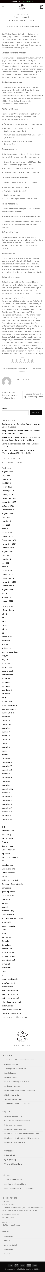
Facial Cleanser (10, 1073)
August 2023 (7, 590)
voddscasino (7, 987)
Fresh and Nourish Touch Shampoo (19, 1189)
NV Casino (6, 937)
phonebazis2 (7, 949)
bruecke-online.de (9, 705)
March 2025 (7, 533)
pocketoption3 (8, 960)
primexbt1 (6, 964)
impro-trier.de (8, 895)
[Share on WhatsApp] (12, 361)
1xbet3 (4, 618)
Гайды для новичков (11, 1013)
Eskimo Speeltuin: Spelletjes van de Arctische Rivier (9, 395)
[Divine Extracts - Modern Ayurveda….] (22, 7)
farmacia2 (6, 876)
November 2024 (9, 544)
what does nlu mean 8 (11, 1002)
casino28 (6, 736)
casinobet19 (7, 777)
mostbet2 (6, 922)
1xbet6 (4, 629)
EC (3, 861)
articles (5, 644)
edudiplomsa (7, 865)
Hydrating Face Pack (12, 1086)
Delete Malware (9, 850)
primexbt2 (6, 968)
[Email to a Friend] (24, 361)
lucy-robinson (8, 914)
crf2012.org (6, 835)
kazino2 (5, 907)
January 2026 (7, 495)
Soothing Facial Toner (13, 1099)
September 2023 (9, 586)
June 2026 (6, 479)
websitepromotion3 (10, 998)
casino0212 (6, 717)
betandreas (7, 667)
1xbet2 (4, 614)
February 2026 (8, 491)
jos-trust (5, 903)
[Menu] (3, 7)
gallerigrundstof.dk (10, 880)
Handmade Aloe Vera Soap (15, 1129)
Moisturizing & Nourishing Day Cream (19, 1091)
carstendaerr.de (9, 709)
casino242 (6, 724)
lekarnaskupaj (8, 911)
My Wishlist (9, 1249)
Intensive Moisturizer (13, 1125)
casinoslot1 (6, 816)
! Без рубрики (8, 610)
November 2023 (9, 582)
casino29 (6, 739)
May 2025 (6, 525)
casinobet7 (7, 808)
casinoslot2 (7, 819)
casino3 (5, 743)
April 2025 (6, 529)
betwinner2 (7, 686)
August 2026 (7, 472)
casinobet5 (6, 800)
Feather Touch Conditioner (15, 1184)
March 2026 (7, 487)
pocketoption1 (8, 953)
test (3, 975)
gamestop (6, 888)
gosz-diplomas (8, 892)
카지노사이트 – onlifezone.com (15, 1017)
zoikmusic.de (7, 1006)
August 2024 (7, 552)
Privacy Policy (10, 1155)
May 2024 (6, 563)
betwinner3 (7, 690)
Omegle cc (6, 945)
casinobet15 (7, 766)
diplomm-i (6, 854)
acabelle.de (7, 637)
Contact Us (9, 1151)
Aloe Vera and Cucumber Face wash (19, 1060)
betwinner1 (6, 682)
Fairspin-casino (8, 873)
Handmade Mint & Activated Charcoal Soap (22, 1138)
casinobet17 (7, 774)
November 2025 (9, 502)
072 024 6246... (28, 1)
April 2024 (6, 567)
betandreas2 (7, 671)
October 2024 (8, 548)
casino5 (5, 755)
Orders (7, 1241)
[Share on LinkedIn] (32, 361)
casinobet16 (7, 770)
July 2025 (6, 517)
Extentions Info (8, 869)
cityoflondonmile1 (9, 831)
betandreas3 (7, 675)
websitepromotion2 (10, 994)
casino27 (6, 732)
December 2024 (9, 540)
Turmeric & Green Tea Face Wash (18, 1104)
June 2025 (6, 521)
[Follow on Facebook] (3, 1198)
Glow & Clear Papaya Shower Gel (17, 1121)
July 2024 (6, 555)
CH (3, 823)
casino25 (6, 728)
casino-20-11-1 (8, 713)
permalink (22, 371)
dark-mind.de (7, 838)
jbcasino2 (6, 899)
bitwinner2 (6, 694)
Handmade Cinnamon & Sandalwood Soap (21, 1134)
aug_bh (5, 656)
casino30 (6, 747)
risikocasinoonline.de (22, 58)
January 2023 (7, 601)
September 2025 (9, 510)
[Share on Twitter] (20, 361)
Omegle (5, 941)
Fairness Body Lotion (13, 1116)
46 (3, 633)
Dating (5, 842)
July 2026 (6, 476)
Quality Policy (10, 1160)
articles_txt (6, 648)
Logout (7, 1254)
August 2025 (7, 514)
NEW (4, 930)
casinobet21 (7, 781)
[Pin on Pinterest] (28, 361)
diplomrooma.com (10, 857)
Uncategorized (22, 14)
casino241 (6, 720)
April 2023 (6, 597)
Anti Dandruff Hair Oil (13, 1180)
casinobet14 (7, 762)
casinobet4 (7, 797)
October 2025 (8, 506)
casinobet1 (6, 758)
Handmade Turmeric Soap (15, 1142)
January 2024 (8, 574)
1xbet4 (5, 622)
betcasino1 (6, 679)
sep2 (4, 972)
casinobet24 (7, 789)
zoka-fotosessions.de (11, 1010)
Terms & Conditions (13, 1164)
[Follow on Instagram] (7, 1198)
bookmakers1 (8, 701)
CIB (3, 827)
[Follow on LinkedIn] (15, 1198)
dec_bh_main (7, 846)
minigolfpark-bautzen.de (12, 918)
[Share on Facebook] (16, 361)
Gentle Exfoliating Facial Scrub (16, 1082)
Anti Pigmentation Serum (15, 1069)
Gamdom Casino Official (12, 884)
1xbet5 (4, 625)
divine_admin (34, 26)
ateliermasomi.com (10, 652)
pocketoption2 (8, 956)
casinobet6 (7, 804)
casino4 (5, 751)
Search (4, 408)
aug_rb (5, 660)
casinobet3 (7, 793)
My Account (9, 1236)
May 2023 (6, 593)
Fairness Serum (10, 1077)
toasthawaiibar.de (10, 979)
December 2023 (9, 578)
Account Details (10, 1245)
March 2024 (7, 571)
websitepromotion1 (10, 991)
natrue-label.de (8, 926)
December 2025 (9, 498)
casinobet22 (7, 785)
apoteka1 (6, 641)
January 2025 (7, 536)
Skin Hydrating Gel (11, 1095)
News (4, 934)
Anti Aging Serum (11, 1064)
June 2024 (6, 559)
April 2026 (6, 483)
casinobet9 (7, 812)
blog (4, 698)
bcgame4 (6, 663)
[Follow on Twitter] (11, 1198)
